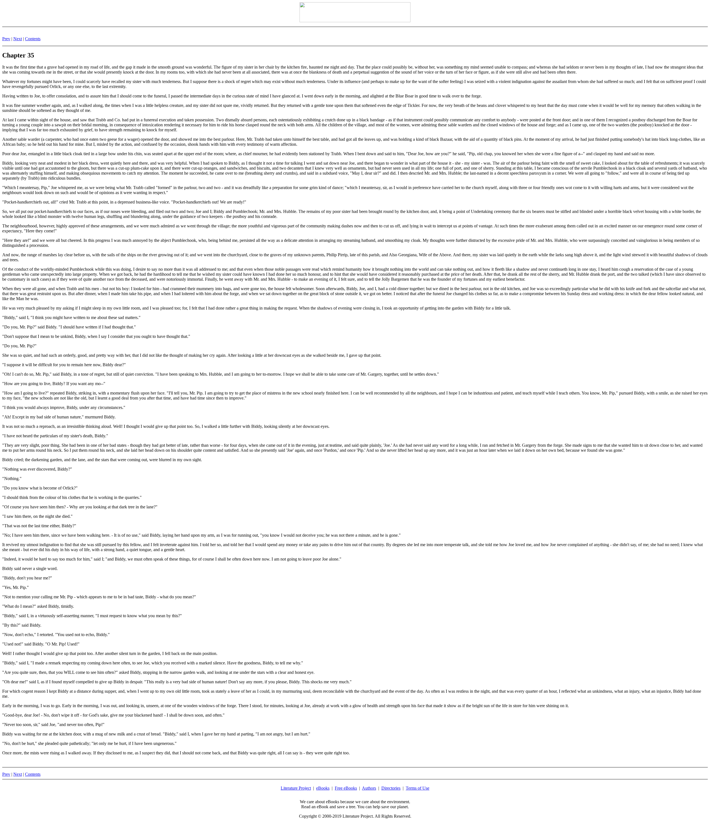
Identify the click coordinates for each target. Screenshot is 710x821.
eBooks (322, 788)
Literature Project (296, 788)
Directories (390, 788)
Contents (32, 38)
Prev (6, 38)
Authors (369, 788)
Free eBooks (346, 788)
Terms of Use (417, 788)
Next (17, 38)
